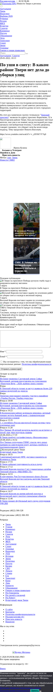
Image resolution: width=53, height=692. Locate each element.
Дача (7, 583)
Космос (8, 566)
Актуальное (5, 9)
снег (9, 157)
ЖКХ (2, 23)
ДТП (7, 554)
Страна (8, 573)
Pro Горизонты (12, 593)
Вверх (3, 668)
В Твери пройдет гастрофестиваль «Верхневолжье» (24, 437)
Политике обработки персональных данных (20, 688)
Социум (3, 28)
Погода (3, 33)
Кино (7, 580)
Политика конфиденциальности (37, 364)
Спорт (3, 43)
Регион (3, 21)
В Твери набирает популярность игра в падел (21, 464)
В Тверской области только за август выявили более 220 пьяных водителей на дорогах (26, 389)
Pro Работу (10, 598)
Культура (4, 26)
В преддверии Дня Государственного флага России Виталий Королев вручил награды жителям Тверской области (25, 479)
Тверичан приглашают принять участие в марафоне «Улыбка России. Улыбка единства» (24, 397)
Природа (9, 585)
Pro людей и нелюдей (15, 595)
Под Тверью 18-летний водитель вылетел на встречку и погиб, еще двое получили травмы (26, 431)
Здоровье (4, 48)
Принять (34, 691)
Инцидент (5, 14)
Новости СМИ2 (7, 160)
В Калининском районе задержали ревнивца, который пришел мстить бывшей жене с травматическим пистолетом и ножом (25, 415)
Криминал (5, 31)
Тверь (2, 11)
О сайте (9, 609)
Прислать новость (13, 619)
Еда (7, 576)
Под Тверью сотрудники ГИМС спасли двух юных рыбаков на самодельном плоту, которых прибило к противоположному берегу (24, 444)
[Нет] (40, 691)
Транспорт (5, 40)
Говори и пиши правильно (12, 50)
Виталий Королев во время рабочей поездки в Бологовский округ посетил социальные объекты (23, 494)
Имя (3, 351)
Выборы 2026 (6, 16)
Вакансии (10, 622)
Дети (2, 38)
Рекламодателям (7, 1)
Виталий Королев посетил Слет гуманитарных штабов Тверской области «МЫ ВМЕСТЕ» (25, 470)
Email (3, 356)
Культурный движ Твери (16, 600)
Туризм (8, 527)
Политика (10, 561)
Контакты (10, 612)
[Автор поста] (5, 148)
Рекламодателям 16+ (14, 617)
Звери (2, 45)
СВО (7, 568)
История (9, 556)
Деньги (8, 571)
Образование (6, 36)
